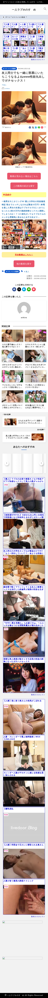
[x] (33, 127)
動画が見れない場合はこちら (24, 176)
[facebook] (30, 127)
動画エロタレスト (38, 59)
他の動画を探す (24, 264)
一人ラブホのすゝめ (24, 9)
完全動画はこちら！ (24, 255)
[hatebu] (36, 127)
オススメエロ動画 (9, 68)
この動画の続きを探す (24, 186)
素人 (5, 85)
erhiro (7, 88)
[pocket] (42, 127)
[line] (39, 127)
